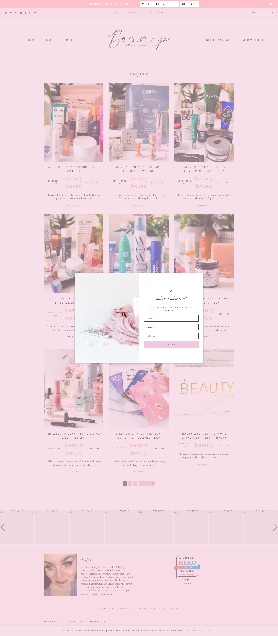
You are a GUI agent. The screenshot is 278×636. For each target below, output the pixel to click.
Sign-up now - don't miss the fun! (108, 4)
